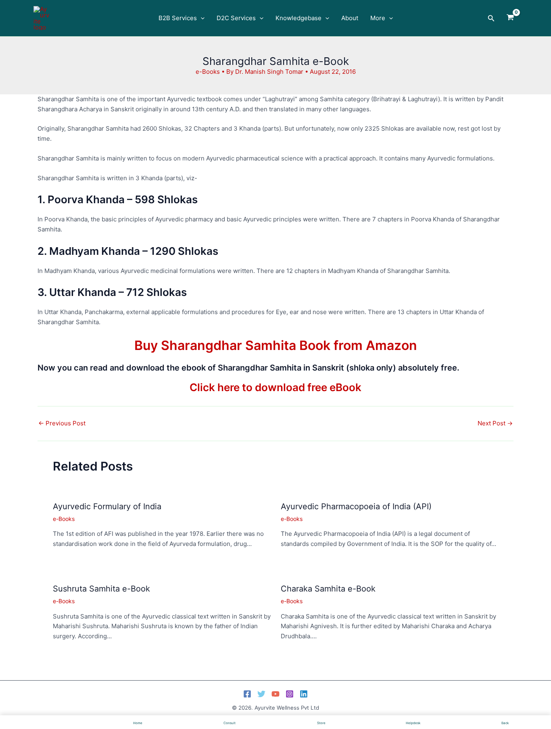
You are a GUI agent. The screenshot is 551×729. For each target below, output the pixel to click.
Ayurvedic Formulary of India (107, 506)
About (349, 18)
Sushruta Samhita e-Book (101, 589)
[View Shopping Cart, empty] (510, 18)
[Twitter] (261, 694)
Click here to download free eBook (275, 387)
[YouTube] (275, 694)
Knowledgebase (298, 18)
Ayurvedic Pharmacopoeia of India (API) (356, 506)
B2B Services (178, 18)
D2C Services (236, 18)
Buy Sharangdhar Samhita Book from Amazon (275, 345)
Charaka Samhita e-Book (328, 589)
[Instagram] (290, 694)
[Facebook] (247, 694)
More (377, 18)
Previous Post (62, 423)
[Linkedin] (304, 694)
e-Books (208, 71)
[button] (201, 18)
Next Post (495, 423)
